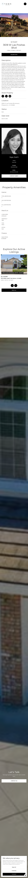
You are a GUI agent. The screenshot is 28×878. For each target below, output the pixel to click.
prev (12, 285)
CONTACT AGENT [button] (14, 176)
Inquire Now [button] (14, 54)
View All (14, 290)
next (15, 285)
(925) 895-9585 (14, 167)
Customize (14, 870)
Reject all (14, 867)
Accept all (14, 874)
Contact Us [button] (14, 780)
